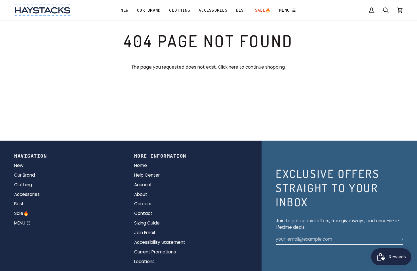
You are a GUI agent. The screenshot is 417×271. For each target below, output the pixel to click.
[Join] (398, 239)
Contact (143, 213)
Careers (142, 204)
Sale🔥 (21, 213)
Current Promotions (155, 252)
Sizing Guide (147, 223)
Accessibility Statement (159, 242)
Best (19, 204)
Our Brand (24, 175)
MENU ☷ (22, 223)
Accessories (27, 194)
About (140, 194)
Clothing (23, 185)
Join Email (144, 233)
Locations (144, 261)
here (233, 67)
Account (143, 185)
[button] (149, 10)
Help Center (147, 175)
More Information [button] (160, 156)
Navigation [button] (30, 156)
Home (140, 165)
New (19, 165)
